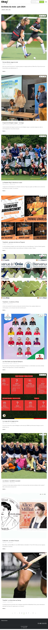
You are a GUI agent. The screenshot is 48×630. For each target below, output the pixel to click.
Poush (26, 626)
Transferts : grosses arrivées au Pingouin (13, 242)
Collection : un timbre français (10, 540)
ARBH (3, 124)
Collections (4, 542)
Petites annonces (5, 184)
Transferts (4, 303)
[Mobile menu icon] (46, 2)
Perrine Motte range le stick (10, 62)
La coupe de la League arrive (10, 421)
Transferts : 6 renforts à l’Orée (10, 302)
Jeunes (11, 363)
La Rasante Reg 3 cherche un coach (12, 182)
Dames (11, 124)
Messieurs (14, 124)
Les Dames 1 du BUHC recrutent (11, 481)
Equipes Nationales (5, 363)
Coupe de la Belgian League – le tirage (13, 123)
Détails (3, 71)
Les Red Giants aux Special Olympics (12, 361)
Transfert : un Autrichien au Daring (11, 600)
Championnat (7, 124)
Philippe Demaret (4, 620)
